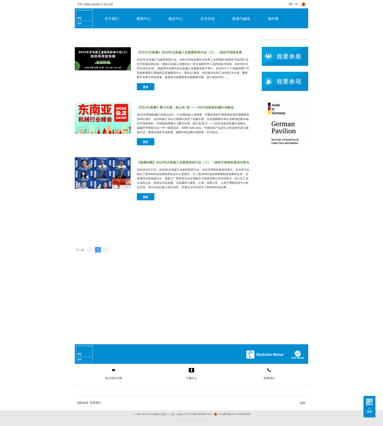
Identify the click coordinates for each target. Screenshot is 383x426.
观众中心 (175, 18)
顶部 (302, 403)
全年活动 (207, 18)
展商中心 (143, 18)
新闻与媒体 (241, 18)
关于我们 (112, 18)
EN (291, 4)
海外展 (273, 18)
